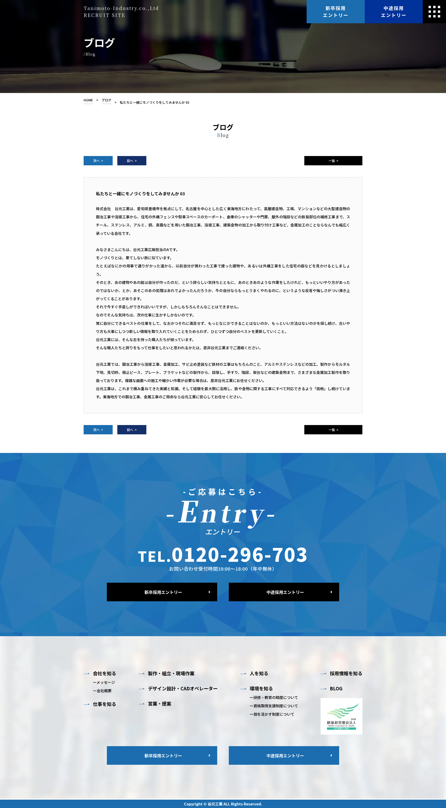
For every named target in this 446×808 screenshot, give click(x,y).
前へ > (132, 160)
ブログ (106, 100)
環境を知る (261, 688)
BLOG (336, 688)
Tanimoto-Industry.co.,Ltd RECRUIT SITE (121, 11)
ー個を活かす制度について (272, 714)
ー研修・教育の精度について (274, 697)
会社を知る (104, 673)
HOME (88, 100)
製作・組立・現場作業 (171, 673)
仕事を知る (104, 704)
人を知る (259, 673)
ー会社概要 (102, 690)
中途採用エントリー (394, 11)
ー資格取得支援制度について (274, 706)
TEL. (223, 553)
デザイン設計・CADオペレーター (183, 688)
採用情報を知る (346, 673)
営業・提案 (159, 703)
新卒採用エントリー (335, 11)
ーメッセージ (104, 682)
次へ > (98, 160)
